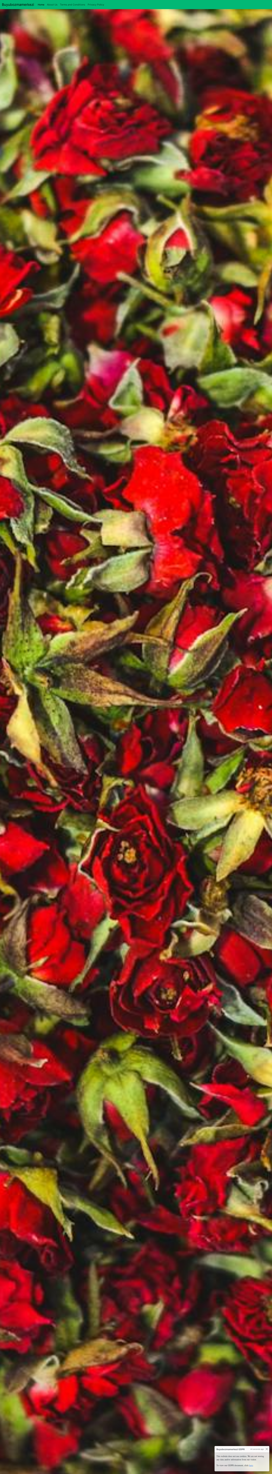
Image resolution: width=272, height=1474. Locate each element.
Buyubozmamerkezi (18, 5)
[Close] (266, 1449)
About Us (52, 4)
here (251, 1465)
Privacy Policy (96, 4)
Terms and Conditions (72, 4)
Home (42, 4)
